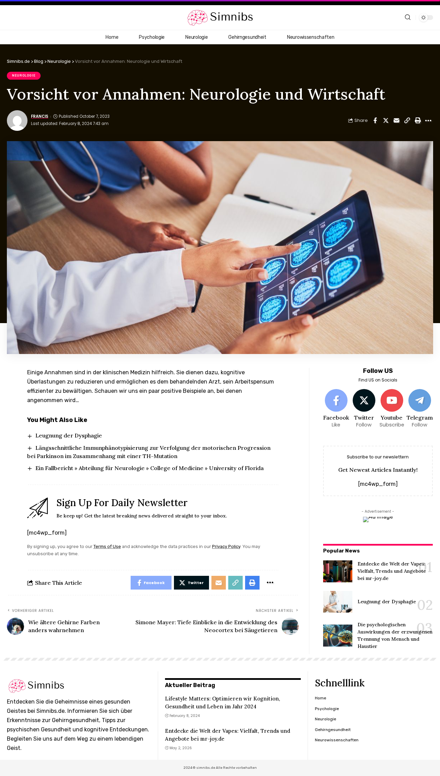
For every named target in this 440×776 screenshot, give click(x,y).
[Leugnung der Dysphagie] (337, 602)
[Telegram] (420, 409)
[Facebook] (336, 409)
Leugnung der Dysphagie (68, 435)
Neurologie (23, 75)
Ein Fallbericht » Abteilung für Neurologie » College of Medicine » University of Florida (149, 468)
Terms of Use (107, 546)
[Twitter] (364, 409)
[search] (407, 17)
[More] (428, 120)
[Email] (396, 120)
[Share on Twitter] (385, 120)
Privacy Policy (226, 546)
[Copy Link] (407, 120)
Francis (39, 116)
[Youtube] (392, 409)
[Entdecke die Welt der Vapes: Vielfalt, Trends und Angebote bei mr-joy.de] (337, 571)
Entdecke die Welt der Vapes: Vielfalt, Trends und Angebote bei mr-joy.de (392, 571)
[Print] (417, 120)
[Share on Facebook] (375, 120)
